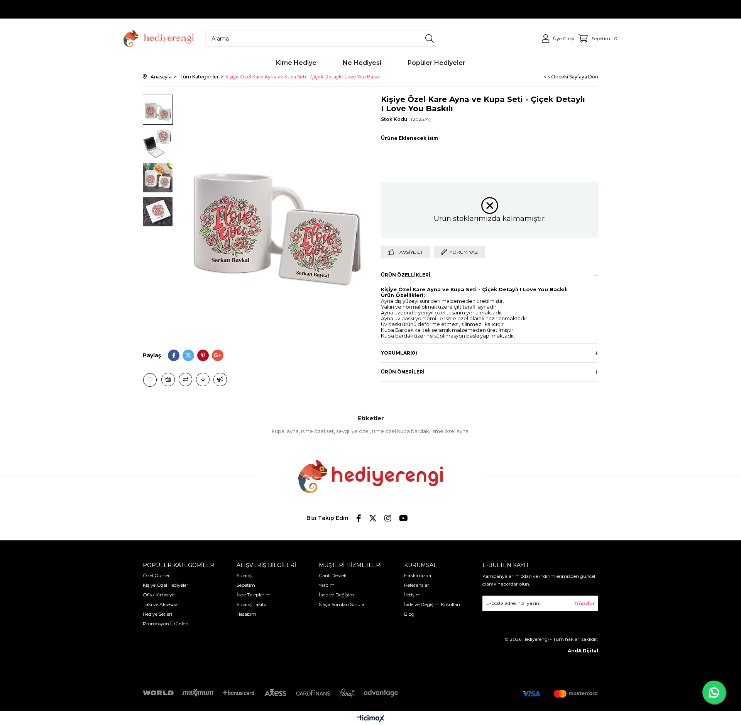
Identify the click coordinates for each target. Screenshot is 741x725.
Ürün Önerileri (403, 372)
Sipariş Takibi (251, 604)
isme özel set (317, 431)
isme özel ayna (450, 431)
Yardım (327, 585)
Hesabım (246, 614)
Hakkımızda (417, 575)
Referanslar (416, 585)
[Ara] (429, 38)
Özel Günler (156, 575)
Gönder (584, 603)
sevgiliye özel (353, 431)
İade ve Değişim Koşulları (432, 604)
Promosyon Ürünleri (165, 624)
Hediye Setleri (157, 614)
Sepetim (246, 585)
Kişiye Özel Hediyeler (165, 585)
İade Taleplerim (254, 595)
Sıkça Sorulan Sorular (342, 604)
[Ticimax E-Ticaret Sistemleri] (370, 719)
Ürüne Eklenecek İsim (409, 138)
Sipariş (244, 575)
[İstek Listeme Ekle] (168, 379)
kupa (278, 431)
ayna (293, 431)
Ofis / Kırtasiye (158, 595)
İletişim (412, 595)
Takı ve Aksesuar (161, 604)
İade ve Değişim (336, 595)
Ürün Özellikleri (405, 275)
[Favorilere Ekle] (150, 380)
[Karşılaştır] (185, 379)
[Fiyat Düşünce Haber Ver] (203, 379)
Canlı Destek (333, 575)
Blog (409, 614)
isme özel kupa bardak (400, 431)
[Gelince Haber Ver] (220, 379)
